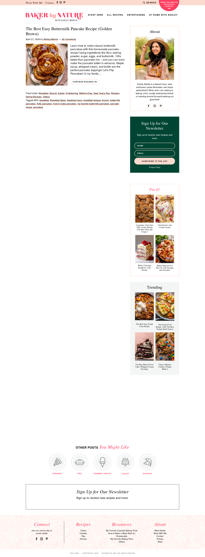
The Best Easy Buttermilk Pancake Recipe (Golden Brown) (69, 31)
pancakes (38, 107)
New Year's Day (102, 93)
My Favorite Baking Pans (121, 538)
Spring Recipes (33, 96)
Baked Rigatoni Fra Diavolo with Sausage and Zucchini (164, 267)
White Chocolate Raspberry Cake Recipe (144, 267)
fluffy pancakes (44, 103)
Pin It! (154, 189)
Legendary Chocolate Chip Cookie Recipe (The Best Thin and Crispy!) (144, 228)
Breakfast (43, 93)
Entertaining (72, 93)
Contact (49, 2)
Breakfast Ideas (58, 100)
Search (151, 2)
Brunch (53, 93)
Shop (160, 541)
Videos (46, 96)
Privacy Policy (154, 167)
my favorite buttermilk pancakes (93, 103)
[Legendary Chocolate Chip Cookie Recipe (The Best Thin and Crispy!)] (144, 209)
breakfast (44, 100)
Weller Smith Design (124, 553)
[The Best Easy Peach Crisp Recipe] (144, 306)
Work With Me (34, 2)
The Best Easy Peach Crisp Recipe (144, 325)
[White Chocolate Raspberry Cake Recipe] (144, 249)
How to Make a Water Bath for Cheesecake (121, 534)
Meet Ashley (160, 530)
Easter (61, 93)
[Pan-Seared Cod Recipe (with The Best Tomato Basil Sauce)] (164, 306)
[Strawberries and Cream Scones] (164, 209)
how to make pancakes (64, 103)
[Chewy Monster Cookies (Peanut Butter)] (164, 346)
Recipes (115, 93)
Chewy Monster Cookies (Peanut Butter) (164, 366)
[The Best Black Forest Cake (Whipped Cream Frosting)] (144, 346)
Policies (74, 553)
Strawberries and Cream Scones (165, 226)
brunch (105, 100)
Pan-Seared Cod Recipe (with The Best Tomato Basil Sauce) (165, 326)
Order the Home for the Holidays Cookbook (169, 4)
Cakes (83, 530)
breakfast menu (74, 100)
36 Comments (69, 39)
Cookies (83, 533)
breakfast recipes (92, 100)
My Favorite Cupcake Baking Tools (121, 530)
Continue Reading (83, 81)
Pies (83, 536)
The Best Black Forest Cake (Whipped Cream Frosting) (144, 366)
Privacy (160, 538)
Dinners (83, 538)
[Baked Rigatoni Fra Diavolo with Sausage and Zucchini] (164, 249)
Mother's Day (85, 93)
